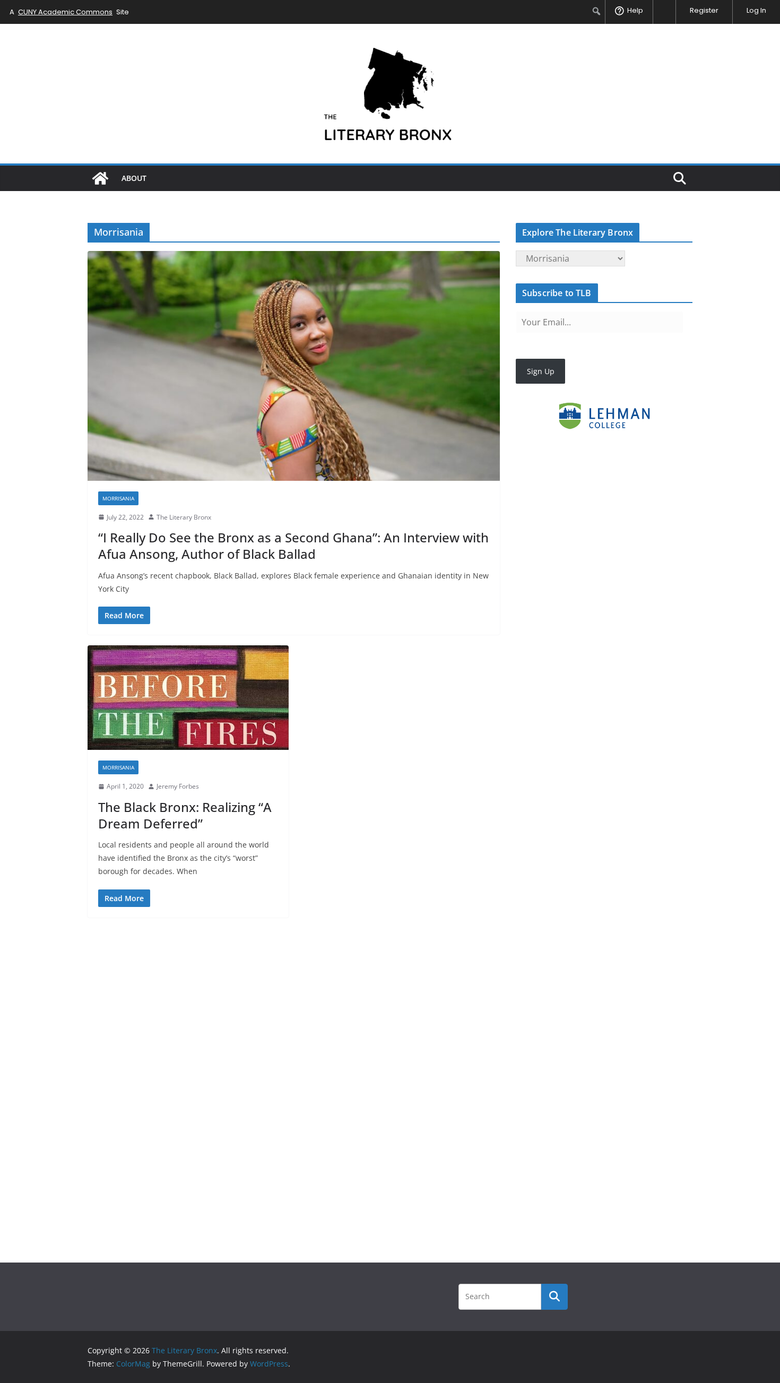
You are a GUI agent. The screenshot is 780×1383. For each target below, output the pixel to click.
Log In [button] (756, 10)
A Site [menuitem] (69, 12)
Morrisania (118, 498)
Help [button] (635, 10)
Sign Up (540, 371)
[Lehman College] (604, 416)
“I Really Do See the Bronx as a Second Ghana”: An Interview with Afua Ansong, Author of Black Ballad (293, 546)
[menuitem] (596, 11)
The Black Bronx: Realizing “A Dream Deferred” (185, 815)
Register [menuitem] (704, 10)
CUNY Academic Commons (65, 12)
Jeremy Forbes (178, 786)
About (134, 178)
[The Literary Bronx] (100, 178)
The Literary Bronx (184, 517)
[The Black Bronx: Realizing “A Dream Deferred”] (188, 697)
